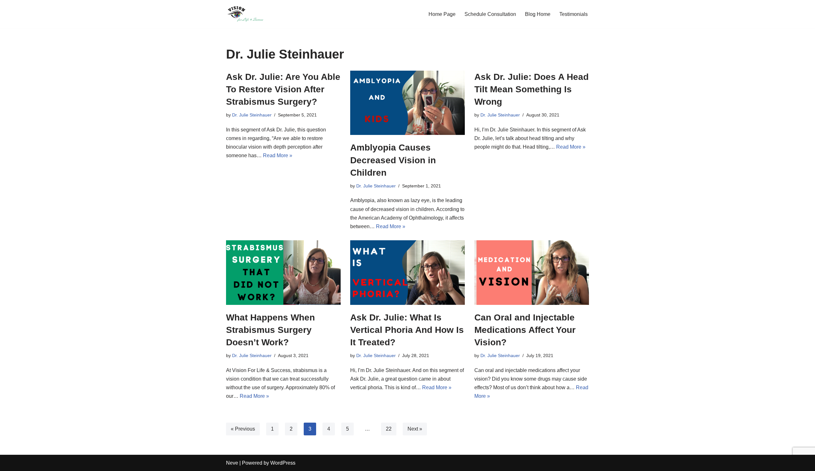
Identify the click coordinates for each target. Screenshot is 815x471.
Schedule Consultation (490, 14)
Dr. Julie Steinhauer (252, 114)
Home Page (442, 14)
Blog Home (537, 14)
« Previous (243, 429)
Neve (232, 463)
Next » (415, 429)
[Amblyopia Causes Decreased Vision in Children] (407, 103)
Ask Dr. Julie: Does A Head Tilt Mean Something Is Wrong (531, 89)
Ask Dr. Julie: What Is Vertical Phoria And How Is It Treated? (407, 330)
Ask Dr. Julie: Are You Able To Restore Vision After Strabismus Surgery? (283, 89)
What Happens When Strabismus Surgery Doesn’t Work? (270, 330)
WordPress (282, 463)
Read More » (277, 155)
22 (389, 429)
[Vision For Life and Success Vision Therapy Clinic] (245, 14)
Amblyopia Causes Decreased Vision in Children (393, 160)
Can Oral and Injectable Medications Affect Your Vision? (525, 330)
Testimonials (573, 14)
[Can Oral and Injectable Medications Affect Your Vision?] (531, 272)
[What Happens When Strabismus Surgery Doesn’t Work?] (283, 272)
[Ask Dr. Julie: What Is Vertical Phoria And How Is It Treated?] (407, 272)
